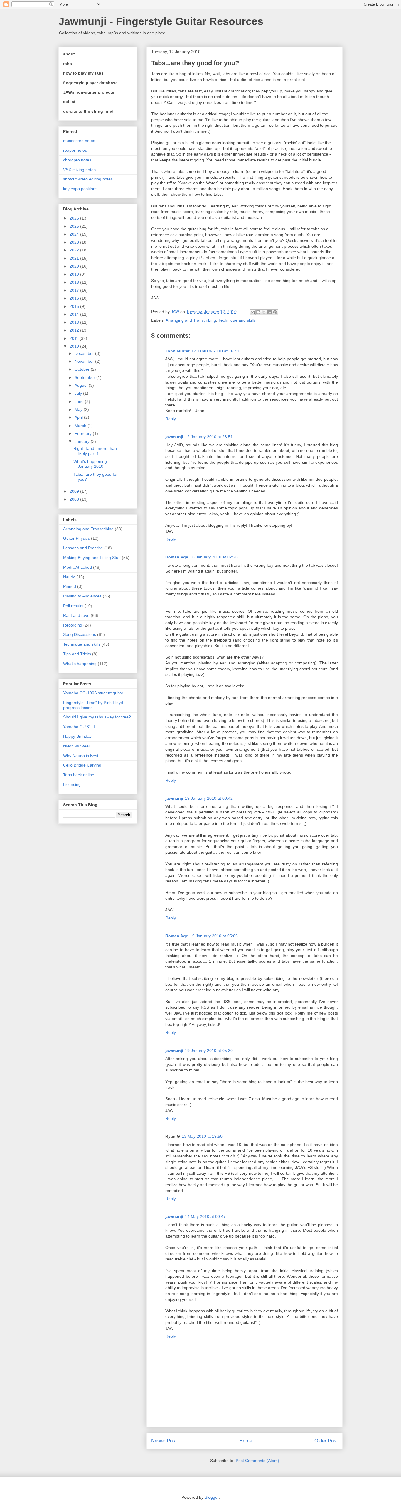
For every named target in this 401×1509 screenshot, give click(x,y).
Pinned (69, 586)
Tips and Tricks (77, 653)
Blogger (212, 1497)
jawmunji (174, 436)
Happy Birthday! (78, 736)
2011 (75, 338)
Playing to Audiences (82, 596)
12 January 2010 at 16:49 (215, 351)
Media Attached (77, 567)
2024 (75, 234)
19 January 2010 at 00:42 (209, 798)
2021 (75, 258)
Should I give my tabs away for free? (97, 717)
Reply (170, 418)
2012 (75, 330)
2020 (75, 266)
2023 (75, 242)
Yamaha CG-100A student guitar (93, 693)
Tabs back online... (80, 774)
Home (245, 1441)
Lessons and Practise (83, 548)
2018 (75, 282)
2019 (75, 274)
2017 (75, 290)
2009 (75, 491)
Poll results (73, 605)
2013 (75, 322)
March (81, 425)
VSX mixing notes (79, 169)
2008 (75, 499)
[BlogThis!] (258, 312)
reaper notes (75, 150)
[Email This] (253, 312)
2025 (75, 226)
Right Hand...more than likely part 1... (95, 451)
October (83, 369)
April (79, 417)
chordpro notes (77, 160)
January (83, 441)
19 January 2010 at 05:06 (214, 936)
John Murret (177, 351)
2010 (75, 346)
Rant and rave (76, 615)
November (85, 361)
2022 (75, 250)
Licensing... (73, 784)
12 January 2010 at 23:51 (209, 436)
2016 (75, 298)
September (85, 377)
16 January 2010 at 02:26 (214, 557)
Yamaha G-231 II (79, 726)
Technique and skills (237, 320)
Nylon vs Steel (76, 746)
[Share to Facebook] (269, 312)
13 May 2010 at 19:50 (202, 1136)
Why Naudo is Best (80, 755)
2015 (75, 306)
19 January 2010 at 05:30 (209, 1050)
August (82, 385)
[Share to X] (264, 312)
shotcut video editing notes (88, 179)
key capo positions (80, 188)
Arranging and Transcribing (191, 320)
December (85, 353)
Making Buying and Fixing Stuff (92, 557)
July (79, 393)
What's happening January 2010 (90, 464)
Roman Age (176, 557)
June (80, 401)
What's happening (80, 663)
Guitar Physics (76, 538)
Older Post (326, 1441)
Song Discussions (79, 634)
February (84, 433)
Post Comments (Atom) (257, 1460)
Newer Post (164, 1441)
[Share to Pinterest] (275, 312)
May (79, 409)
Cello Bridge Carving (82, 765)
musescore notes (79, 140)
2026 (75, 218)
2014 (75, 314)
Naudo (69, 577)
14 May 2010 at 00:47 (205, 1216)
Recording (72, 625)
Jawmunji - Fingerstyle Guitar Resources (160, 21)
